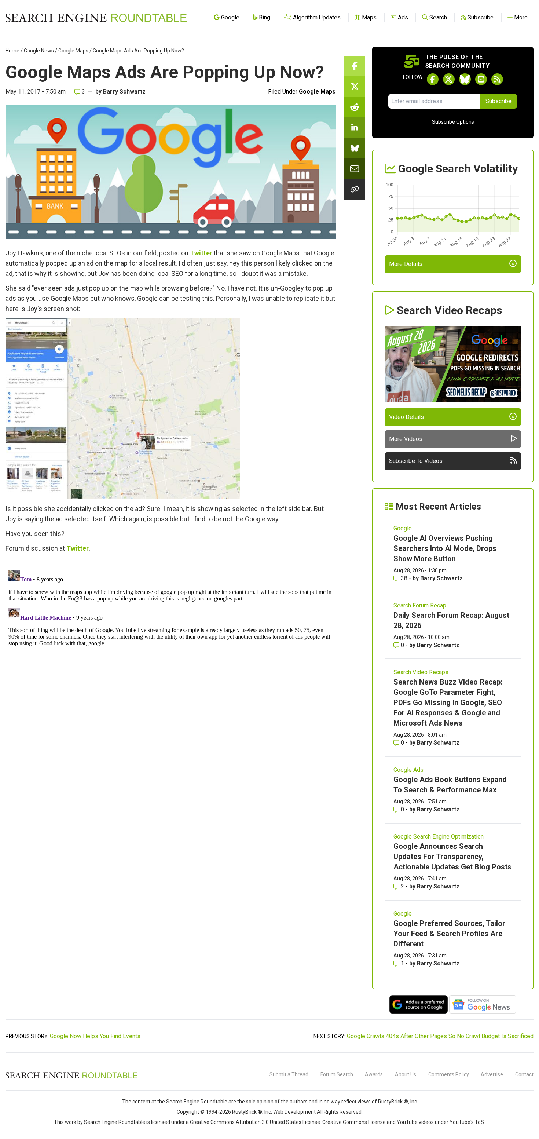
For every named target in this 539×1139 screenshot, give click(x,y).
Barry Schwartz (124, 91)
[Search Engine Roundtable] (72, 1077)
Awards (374, 1074)
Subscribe (498, 101)
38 (404, 578)
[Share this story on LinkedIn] (354, 127)
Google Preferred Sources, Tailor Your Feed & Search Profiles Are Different (449, 933)
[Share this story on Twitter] (354, 86)
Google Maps (73, 51)
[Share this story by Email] (354, 168)
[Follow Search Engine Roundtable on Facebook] (433, 79)
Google (402, 528)
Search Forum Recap (419, 605)
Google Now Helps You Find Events (95, 1036)
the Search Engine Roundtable (192, 1102)
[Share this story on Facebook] (354, 66)
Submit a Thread (289, 1074)
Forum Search (336, 1074)
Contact (524, 1074)
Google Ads (408, 769)
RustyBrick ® (247, 1112)
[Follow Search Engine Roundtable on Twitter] (449, 79)
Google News (39, 51)
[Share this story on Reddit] (354, 107)
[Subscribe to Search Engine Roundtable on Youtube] (481, 79)
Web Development (294, 1112)
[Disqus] (171, 658)
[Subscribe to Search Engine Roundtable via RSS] (497, 79)
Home (12, 51)
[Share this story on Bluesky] (354, 148)
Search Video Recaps (420, 672)
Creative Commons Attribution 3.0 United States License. (255, 1122)
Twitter (201, 253)
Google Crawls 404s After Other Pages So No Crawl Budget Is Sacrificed (440, 1036)
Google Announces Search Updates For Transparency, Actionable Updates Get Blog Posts (452, 856)
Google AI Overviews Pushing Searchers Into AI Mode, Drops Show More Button (444, 548)
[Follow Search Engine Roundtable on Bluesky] (465, 79)
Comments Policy (448, 1074)
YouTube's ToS (467, 1122)
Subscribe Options (453, 122)
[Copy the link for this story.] (354, 189)
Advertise (492, 1074)
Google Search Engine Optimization (438, 836)
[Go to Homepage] (96, 17)
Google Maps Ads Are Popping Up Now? (138, 51)
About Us (405, 1074)
